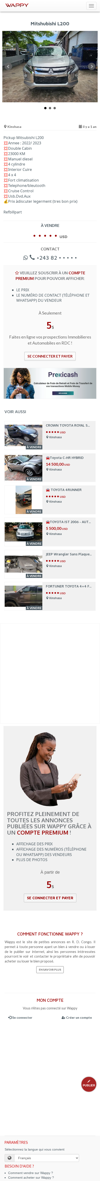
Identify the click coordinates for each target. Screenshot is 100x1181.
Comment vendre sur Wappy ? (30, 1173)
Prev (8, 66)
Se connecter (21, 1017)
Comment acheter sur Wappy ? (31, 1177)
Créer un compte (78, 1017)
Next (91, 66)
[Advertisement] (50, 673)
